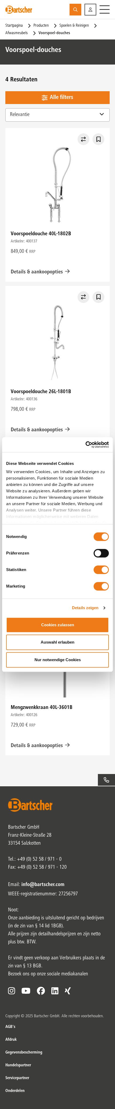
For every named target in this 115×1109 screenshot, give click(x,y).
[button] (90, 9)
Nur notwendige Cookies (57, 659)
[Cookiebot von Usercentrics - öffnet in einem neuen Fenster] (85, 444)
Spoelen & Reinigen (74, 25)
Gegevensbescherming (23, 1052)
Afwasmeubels (16, 33)
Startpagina (14, 25)
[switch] (101, 553)
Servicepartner (17, 1078)
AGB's (10, 1027)
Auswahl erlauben (57, 642)
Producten (41, 25)
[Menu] (104, 9)
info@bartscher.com (42, 885)
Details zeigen (85, 607)
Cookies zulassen (57, 625)
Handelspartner (18, 1065)
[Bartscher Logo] (18, 9)
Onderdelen (15, 1091)
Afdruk (11, 1040)
